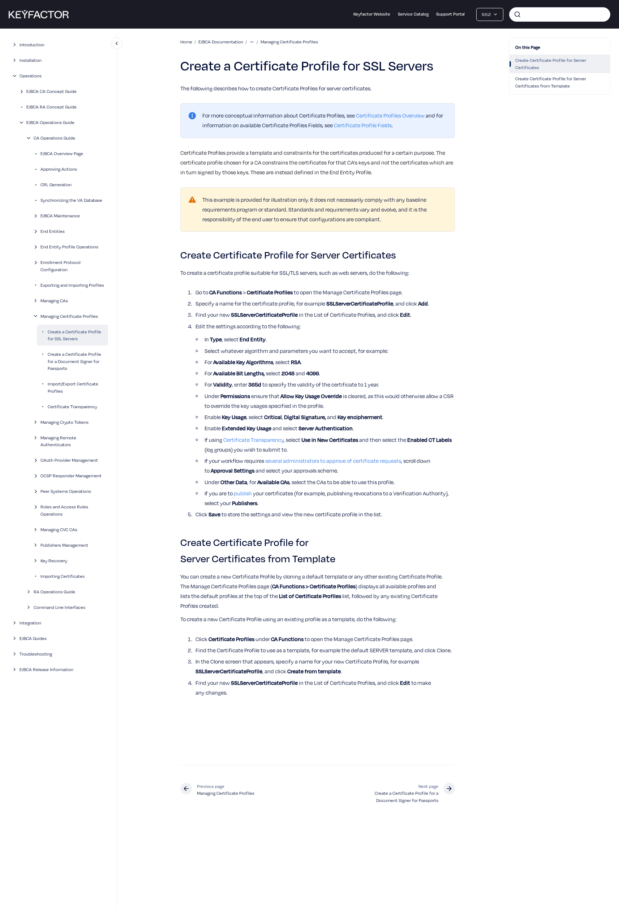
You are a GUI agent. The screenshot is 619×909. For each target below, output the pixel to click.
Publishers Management (64, 544)
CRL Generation (56, 184)
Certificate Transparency (72, 406)
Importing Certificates (62, 576)
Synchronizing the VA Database (71, 200)
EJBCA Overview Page (61, 153)
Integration (30, 622)
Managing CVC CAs (58, 529)
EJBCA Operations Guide (50, 122)
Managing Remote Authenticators (58, 441)
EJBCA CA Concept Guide (51, 91)
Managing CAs (54, 300)
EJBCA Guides (33, 638)
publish (243, 493)
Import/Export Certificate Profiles (73, 387)
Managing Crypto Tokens (64, 421)
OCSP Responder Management (71, 475)
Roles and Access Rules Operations (64, 510)
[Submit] (517, 14)
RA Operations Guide (54, 591)
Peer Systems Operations (65, 491)
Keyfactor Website (371, 14)
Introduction (32, 44)
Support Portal (450, 14)
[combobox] (560, 14)
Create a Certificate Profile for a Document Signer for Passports (74, 361)
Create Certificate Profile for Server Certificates (550, 63)
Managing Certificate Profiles (69, 316)
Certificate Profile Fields (363, 125)
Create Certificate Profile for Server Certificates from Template (550, 82)
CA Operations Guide (54, 138)
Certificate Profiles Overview (390, 115)
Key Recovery (53, 560)
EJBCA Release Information (46, 669)
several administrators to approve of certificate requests (333, 460)
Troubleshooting (36, 653)
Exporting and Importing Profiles (72, 284)
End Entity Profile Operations (69, 246)
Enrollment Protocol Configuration (60, 266)
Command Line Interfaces (59, 607)
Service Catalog (413, 14)
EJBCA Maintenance (60, 215)
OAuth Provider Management (69, 460)
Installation (31, 60)
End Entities (52, 231)
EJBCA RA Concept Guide (51, 107)
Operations (31, 75)
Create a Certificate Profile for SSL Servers (74, 335)
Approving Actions (58, 169)
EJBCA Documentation (220, 41)
